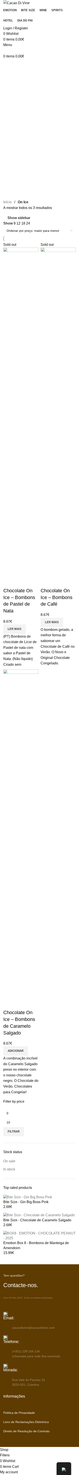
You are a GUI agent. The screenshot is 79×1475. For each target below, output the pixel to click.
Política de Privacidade (19, 1412)
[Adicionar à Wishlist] (20, 581)
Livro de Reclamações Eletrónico (26, 1422)
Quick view (8, 581)
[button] (15, 1051)
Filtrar (14, 1131)
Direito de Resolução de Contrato (26, 1431)
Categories (12, 86)
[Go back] (8, 64)
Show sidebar (18, 218)
